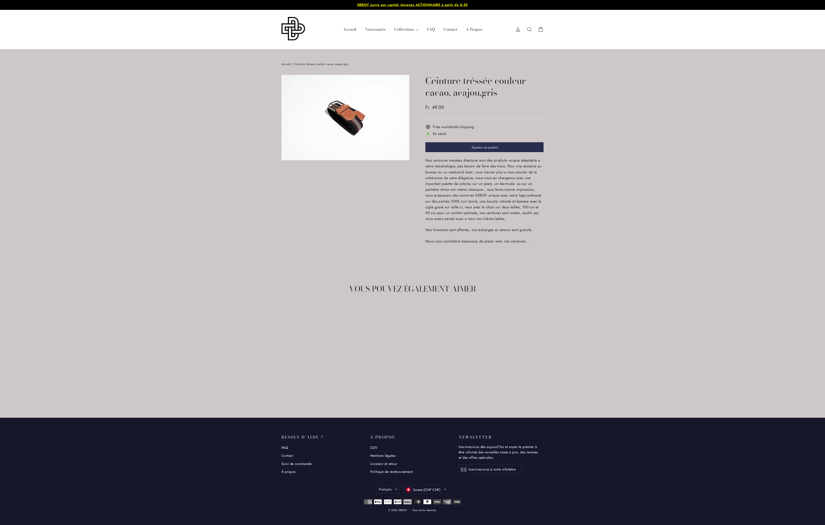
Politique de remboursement (391, 471)
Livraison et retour (383, 463)
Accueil (349, 29)
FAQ (431, 29)
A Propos (474, 29)
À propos (288, 471)
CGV (373, 447)
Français (385, 489)
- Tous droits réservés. (424, 510)
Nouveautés (375, 29)
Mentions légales (383, 455)
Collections (404, 29)
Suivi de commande (296, 463)
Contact (450, 29)
